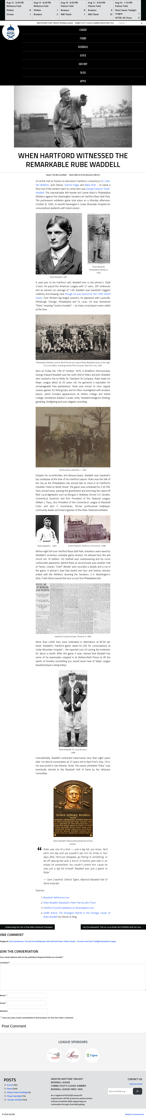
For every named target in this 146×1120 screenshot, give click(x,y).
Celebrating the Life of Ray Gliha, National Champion (27, 926)
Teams (83, 38)
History (83, 64)
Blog (83, 72)
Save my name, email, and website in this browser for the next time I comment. (38, 1017)
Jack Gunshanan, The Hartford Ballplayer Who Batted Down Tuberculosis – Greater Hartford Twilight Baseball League (62, 941)
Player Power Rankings (17, 1092)
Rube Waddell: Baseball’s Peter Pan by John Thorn (69, 903)
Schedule (83, 47)
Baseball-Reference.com (56, 897)
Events (10, 1084)
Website (4, 1010)
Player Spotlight (14, 1095)
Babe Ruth (90, 185)
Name (3, 995)
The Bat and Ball (59, 174)
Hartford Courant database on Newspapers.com (68, 908)
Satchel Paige (71, 185)
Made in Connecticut (134, 1114)
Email (3, 1003)
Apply (83, 81)
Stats (83, 55)
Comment (5, 962)
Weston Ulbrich (93, 174)
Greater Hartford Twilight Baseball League (55, 23)
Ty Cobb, (105, 181)
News (48, 174)
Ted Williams (42, 185)
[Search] (137, 1091)
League (83, 30)
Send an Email (135, 1083)
